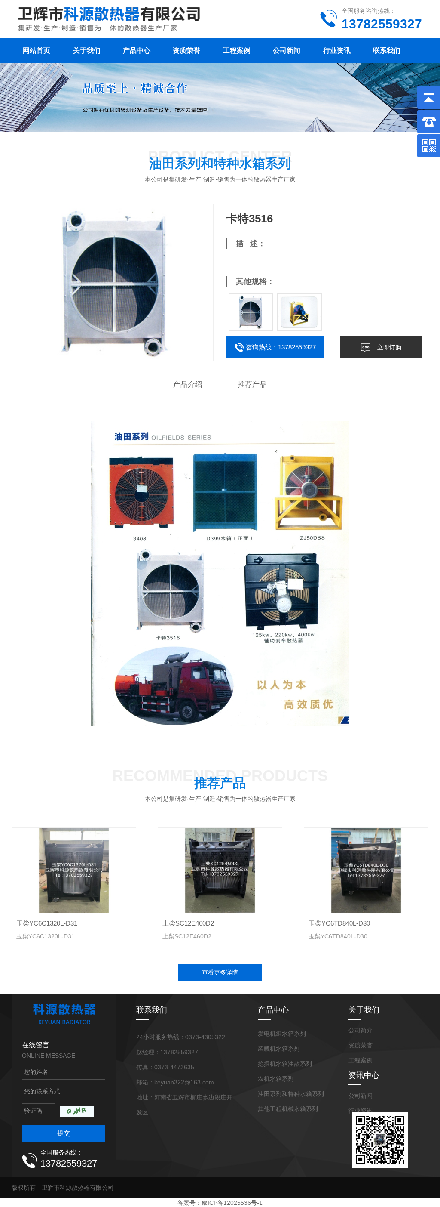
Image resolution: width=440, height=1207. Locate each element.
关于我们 (87, 50)
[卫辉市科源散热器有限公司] (109, 17)
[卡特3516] (251, 312)
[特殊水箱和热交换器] (299, 312)
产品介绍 (187, 384)
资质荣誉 (186, 50)
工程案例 (237, 50)
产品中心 (136, 50)
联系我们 (386, 50)
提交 (63, 1133)
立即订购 (389, 347)
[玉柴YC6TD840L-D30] (366, 870)
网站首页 (36, 50)
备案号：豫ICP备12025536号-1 (220, 1202)
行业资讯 (337, 50)
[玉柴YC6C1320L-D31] (74, 870)
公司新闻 (286, 50)
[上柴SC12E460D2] (220, 870)
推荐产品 (252, 384)
